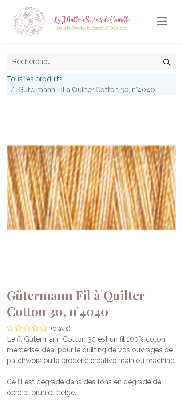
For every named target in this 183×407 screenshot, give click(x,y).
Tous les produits (35, 79)
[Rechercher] (167, 61)
